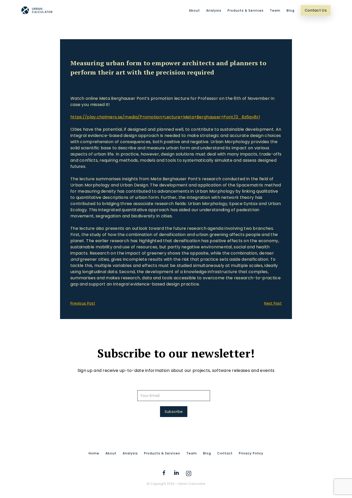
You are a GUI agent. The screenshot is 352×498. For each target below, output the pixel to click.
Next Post (273, 303)
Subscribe (174, 411)
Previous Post (82, 303)
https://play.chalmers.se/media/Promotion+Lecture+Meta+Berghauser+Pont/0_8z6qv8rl (165, 117)
